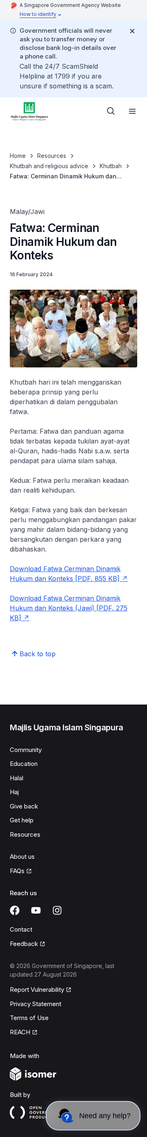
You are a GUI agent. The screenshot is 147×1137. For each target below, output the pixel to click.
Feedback (24, 944)
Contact (21, 929)
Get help (21, 820)
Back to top (38, 654)
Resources (51, 155)
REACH (20, 1032)
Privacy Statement (35, 1004)
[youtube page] (36, 910)
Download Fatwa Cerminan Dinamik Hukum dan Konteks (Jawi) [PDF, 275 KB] (68, 608)
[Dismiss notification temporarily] (132, 31)
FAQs (17, 871)
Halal (16, 778)
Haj (14, 792)
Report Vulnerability (37, 989)
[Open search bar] (111, 111)
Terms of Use (29, 1018)
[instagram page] (57, 910)
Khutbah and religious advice (49, 165)
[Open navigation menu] (132, 111)
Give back (24, 806)
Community (26, 750)
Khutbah (111, 165)
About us (22, 856)
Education (24, 764)
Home (18, 155)
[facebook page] (15, 910)
